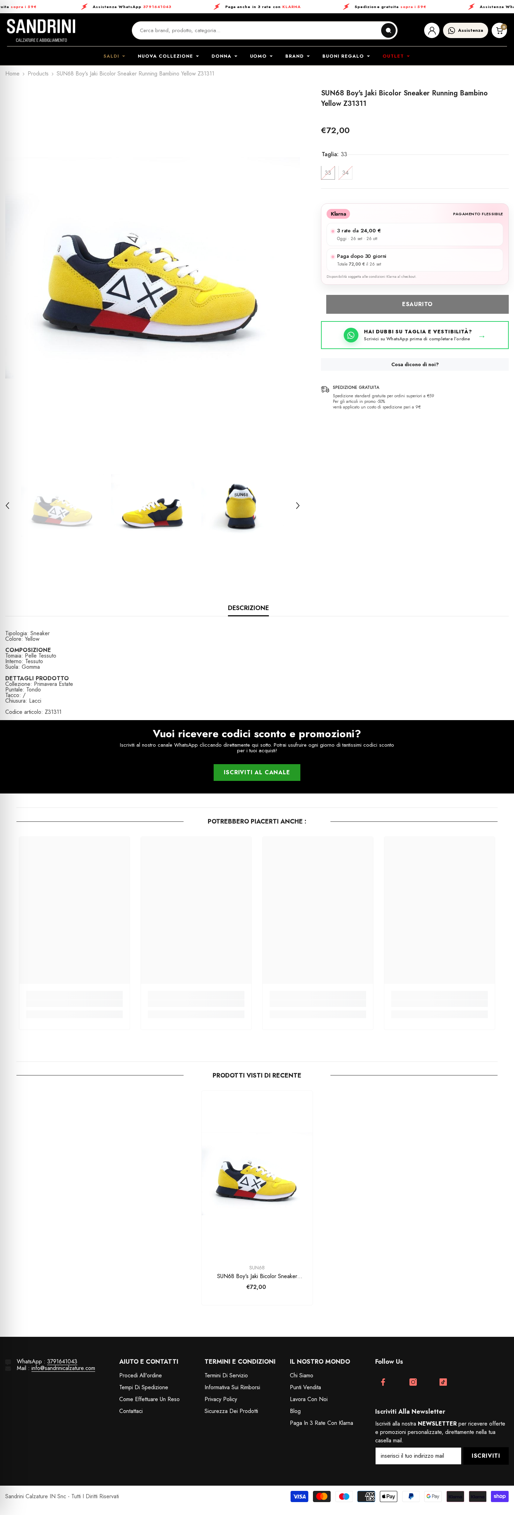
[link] (74, 1003)
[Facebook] (383, 1382)
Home (12, 74)
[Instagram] (413, 1382)
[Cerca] (388, 30)
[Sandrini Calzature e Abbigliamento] (41, 30)
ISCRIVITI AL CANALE (257, 772)
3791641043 (62, 1361)
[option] (152, 268)
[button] (7, 505)
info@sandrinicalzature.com (63, 1368)
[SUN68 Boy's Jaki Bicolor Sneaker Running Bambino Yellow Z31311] (257, 1174)
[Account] (432, 30)
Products (38, 74)
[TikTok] (443, 1382)
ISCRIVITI (486, 1456)
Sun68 (257, 1267)
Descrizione (248, 607)
